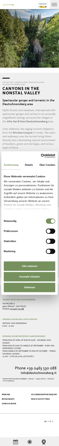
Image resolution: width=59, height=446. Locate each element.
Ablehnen (29, 287)
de (45, 422)
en (55, 422)
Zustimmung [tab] (11, 164)
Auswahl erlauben (29, 276)
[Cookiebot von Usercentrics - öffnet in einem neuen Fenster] (41, 156)
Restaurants (8, 399)
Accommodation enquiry (44, 395)
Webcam (6, 395)
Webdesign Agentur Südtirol (6, 421)
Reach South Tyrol (40, 399)
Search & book (9, 404)
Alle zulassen (29, 266)
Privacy (31, 379)
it (50, 422)
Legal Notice (41, 379)
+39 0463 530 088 (17, 309)
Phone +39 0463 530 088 (36, 368)
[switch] (50, 231)
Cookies (50, 379)
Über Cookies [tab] (47, 164)
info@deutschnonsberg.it (39, 373)
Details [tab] (29, 164)
